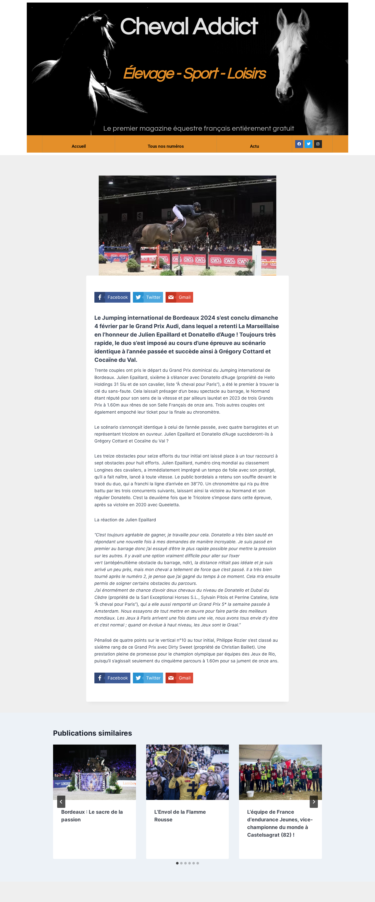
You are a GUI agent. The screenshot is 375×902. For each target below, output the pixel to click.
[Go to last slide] (61, 802)
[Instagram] (318, 144)
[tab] (177, 863)
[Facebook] (299, 144)
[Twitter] (308, 144)
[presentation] (94, 772)
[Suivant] (314, 802)
